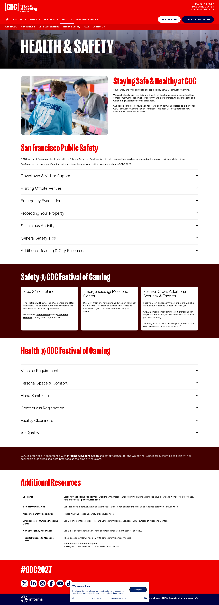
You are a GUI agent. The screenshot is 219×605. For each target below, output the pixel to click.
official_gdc (24, 583)
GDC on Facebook (51, 583)
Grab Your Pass (195, 19)
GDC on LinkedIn (33, 583)
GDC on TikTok (69, 583)
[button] (109, 176)
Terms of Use (152, 598)
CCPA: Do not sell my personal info (179, 598)
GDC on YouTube (60, 583)
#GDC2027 (36, 570)
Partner (167, 19)
